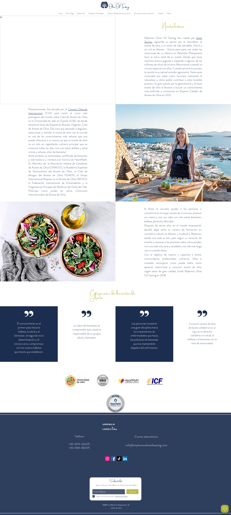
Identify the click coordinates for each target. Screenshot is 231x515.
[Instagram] (107, 458)
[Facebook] (113, 458)
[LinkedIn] (125, 458)
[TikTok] (119, 458)
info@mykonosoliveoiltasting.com (146, 445)
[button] (81, 13)
